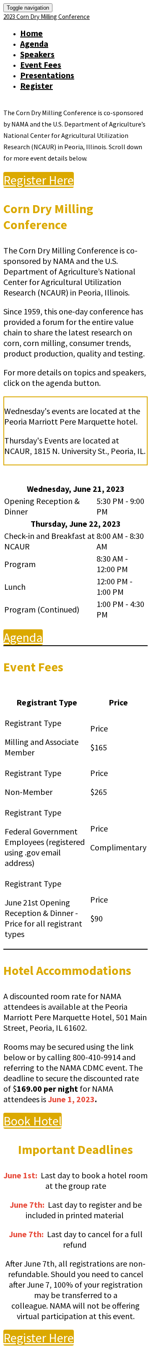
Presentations (47, 75)
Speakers (37, 54)
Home (31, 33)
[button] (38, 180)
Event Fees (40, 64)
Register (36, 85)
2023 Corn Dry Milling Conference (46, 17)
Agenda (34, 43)
